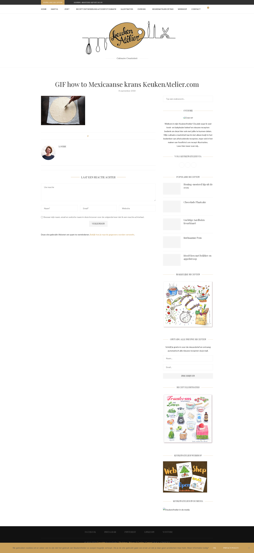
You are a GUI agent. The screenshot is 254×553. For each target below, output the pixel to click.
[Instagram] (202, 2)
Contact (196, 9)
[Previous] (67, 2)
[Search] (211, 9)
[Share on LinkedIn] (101, 136)
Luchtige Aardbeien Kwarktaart (194, 221)
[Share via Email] (107, 136)
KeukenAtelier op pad (162, 9)
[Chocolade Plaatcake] (172, 206)
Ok (214, 548)
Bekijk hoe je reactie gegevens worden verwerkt (112, 234)
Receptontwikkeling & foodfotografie (96, 9)
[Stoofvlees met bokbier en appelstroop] (172, 260)
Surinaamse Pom (193, 237)
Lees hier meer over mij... (188, 146)
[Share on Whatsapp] (104, 136)
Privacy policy (231, 548)
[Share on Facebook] (93, 136)
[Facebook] (198, 2)
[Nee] (249, 548)
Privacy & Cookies (136, 542)
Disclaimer (123, 542)
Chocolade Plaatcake (195, 202)
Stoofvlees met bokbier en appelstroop (197, 257)
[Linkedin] (209, 2)
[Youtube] (212, 2)
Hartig (54, 9)
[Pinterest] (205, 2)
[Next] (71, 2)
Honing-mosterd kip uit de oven (89, 2)
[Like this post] (90, 136)
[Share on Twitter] (96, 136)
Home (43, 9)
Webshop (182, 9)
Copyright (101, 542)
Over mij (141, 9)
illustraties (127, 9)
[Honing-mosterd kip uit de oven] (172, 189)
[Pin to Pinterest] (99, 136)
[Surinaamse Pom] (172, 242)
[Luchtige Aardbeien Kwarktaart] (172, 224)
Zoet (67, 9)
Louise (62, 146)
